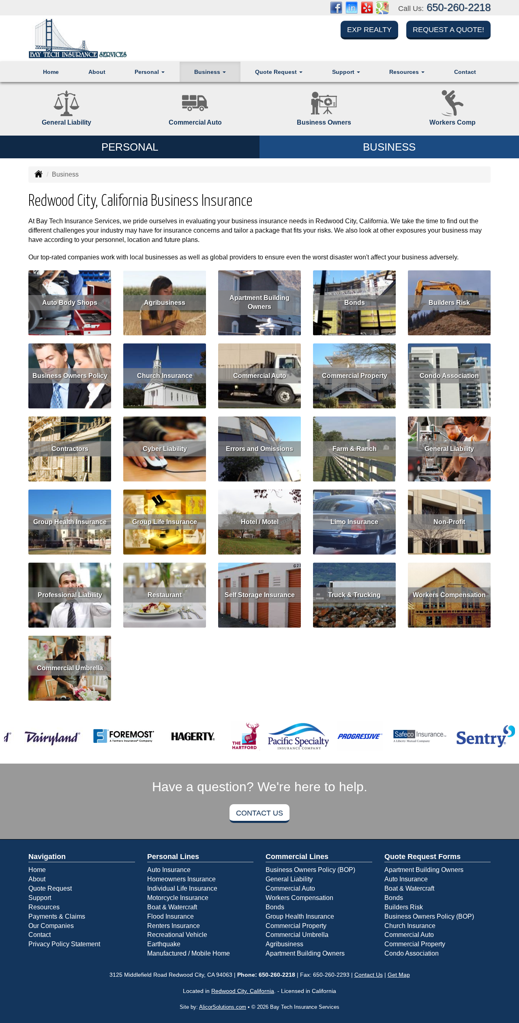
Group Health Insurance (70, 521)
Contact (465, 72)
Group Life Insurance (164, 521)
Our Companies (51, 925)
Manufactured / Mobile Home (188, 953)
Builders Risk (449, 302)
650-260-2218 (459, 7)
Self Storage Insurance (260, 594)
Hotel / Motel (260, 521)
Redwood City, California (242, 991)
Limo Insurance (354, 521)
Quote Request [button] (276, 72)
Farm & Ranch (354, 448)
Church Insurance (165, 375)
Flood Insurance (170, 916)
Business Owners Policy (69, 375)
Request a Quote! (448, 30)
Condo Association (449, 375)
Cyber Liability (165, 448)
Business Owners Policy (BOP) (310, 869)
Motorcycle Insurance (177, 897)
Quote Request (50, 888)
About (96, 72)
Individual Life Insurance (182, 888)
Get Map (399, 974)
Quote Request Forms (422, 856)
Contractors (69, 448)
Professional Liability (70, 594)
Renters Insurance (173, 925)
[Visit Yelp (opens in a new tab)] (366, 7)
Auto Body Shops (69, 302)
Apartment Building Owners (259, 302)
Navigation (47, 856)
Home (51, 72)
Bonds (354, 302)
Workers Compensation (449, 594)
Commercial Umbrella (70, 667)
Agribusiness (164, 302)
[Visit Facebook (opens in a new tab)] (336, 7)
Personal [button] (148, 72)
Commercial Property (354, 375)
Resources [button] (404, 72)
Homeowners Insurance (181, 879)
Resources (44, 907)
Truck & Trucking (354, 594)
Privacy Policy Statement (64, 944)
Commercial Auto (259, 375)
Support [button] (344, 72)
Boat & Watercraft (172, 907)
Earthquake (163, 944)
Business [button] (208, 72)
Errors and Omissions (259, 448)
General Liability (449, 448)
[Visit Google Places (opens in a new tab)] (382, 7)
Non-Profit (449, 521)
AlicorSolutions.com (222, 1007)
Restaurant (165, 594)
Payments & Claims (56, 916)
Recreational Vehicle (177, 934)
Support (39, 897)
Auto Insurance (169, 869)
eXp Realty (369, 30)
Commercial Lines (297, 856)
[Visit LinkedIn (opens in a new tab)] (351, 7)
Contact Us (259, 813)
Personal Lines (173, 856)
